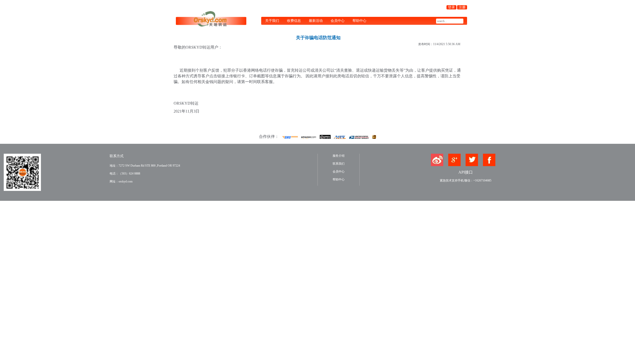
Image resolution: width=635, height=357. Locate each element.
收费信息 (294, 21)
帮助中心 (359, 21)
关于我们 (272, 21)
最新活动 (316, 21)
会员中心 (338, 21)
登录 (451, 7)
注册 (462, 7)
